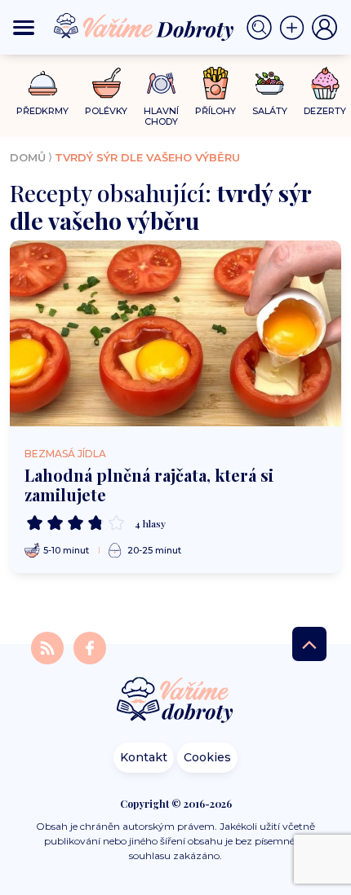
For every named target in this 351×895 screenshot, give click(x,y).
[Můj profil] (325, 28)
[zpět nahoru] (309, 644)
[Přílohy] (216, 83)
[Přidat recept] (295, 28)
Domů (28, 157)
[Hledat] (263, 28)
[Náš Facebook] (89, 647)
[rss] (48, 647)
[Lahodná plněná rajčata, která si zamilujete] (175, 333)
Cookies (207, 757)
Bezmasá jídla (65, 454)
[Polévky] (106, 83)
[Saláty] (269, 83)
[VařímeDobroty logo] (143, 27)
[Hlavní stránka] (175, 701)
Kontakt (143, 757)
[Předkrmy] (43, 83)
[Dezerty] (325, 83)
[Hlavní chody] (161, 84)
